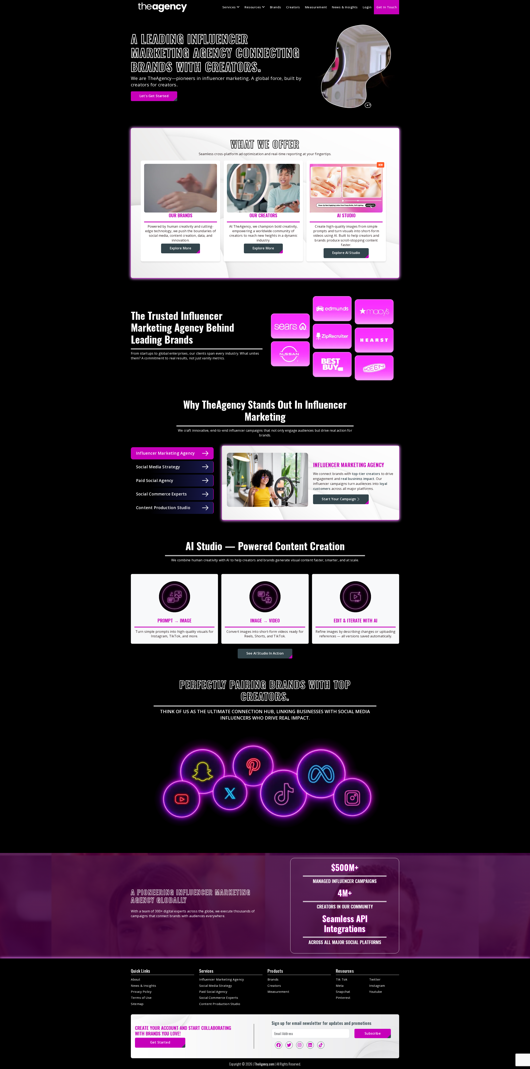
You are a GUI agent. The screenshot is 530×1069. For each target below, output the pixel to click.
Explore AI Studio (346, 252)
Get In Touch (386, 7)
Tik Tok (341, 979)
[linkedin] (310, 1045)
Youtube (375, 991)
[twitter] (289, 1045)
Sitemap (137, 1004)
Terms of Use (141, 997)
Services (229, 7)
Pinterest (343, 997)
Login (367, 7)
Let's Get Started (154, 96)
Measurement (316, 7)
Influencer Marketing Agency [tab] (165, 453)
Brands (275, 7)
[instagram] (299, 1045)
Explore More (181, 248)
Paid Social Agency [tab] (154, 480)
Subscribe (373, 1033)
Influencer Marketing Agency (221, 979)
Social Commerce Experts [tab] (161, 494)
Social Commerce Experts (218, 997)
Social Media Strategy (215, 985)
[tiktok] (320, 1045)
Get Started (160, 1042)
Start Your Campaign (339, 499)
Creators (293, 7)
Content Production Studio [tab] (163, 507)
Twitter (375, 979)
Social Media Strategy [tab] (158, 467)
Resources (253, 7)
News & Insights (345, 7)
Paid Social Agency (213, 991)
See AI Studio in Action (265, 653)
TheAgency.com (264, 1064)
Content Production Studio (219, 1004)
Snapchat (343, 991)
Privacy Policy (141, 991)
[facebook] (278, 1045)
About (135, 979)
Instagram (377, 985)
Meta (340, 985)
